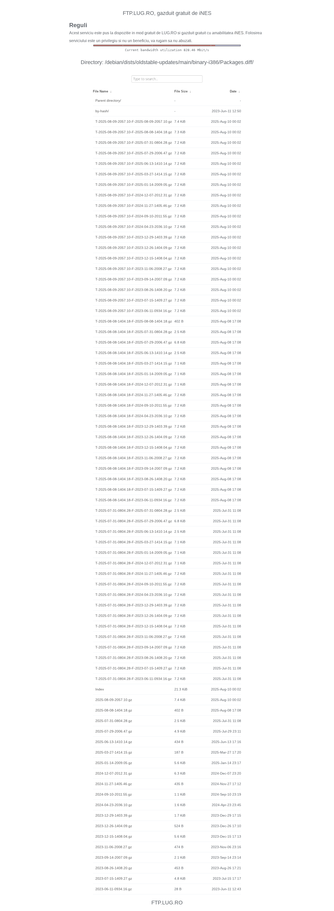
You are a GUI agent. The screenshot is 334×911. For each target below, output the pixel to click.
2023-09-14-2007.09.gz (113, 857)
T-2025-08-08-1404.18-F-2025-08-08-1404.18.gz (133, 321)
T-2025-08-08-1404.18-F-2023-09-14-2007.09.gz (133, 468)
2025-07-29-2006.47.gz (113, 731)
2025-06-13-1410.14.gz (113, 742)
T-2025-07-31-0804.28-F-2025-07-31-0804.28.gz (133, 510)
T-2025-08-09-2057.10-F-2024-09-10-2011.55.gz (133, 216)
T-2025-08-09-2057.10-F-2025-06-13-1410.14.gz (133, 164)
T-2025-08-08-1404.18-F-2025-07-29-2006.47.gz (133, 342)
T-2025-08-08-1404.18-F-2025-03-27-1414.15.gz (133, 363)
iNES (239, 33)
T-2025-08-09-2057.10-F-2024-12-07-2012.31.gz (133, 195)
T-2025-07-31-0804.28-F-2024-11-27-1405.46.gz (133, 574)
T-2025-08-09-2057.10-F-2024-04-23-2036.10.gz (133, 227)
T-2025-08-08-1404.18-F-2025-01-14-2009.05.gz (133, 374)
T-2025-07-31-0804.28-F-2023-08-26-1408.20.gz (133, 658)
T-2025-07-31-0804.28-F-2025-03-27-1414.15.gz (133, 542)
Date (233, 91)
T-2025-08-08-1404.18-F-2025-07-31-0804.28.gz (133, 332)
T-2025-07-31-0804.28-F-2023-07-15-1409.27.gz (133, 668)
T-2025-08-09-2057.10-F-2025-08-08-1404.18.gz (133, 132)
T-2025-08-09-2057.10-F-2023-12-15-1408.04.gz (133, 258)
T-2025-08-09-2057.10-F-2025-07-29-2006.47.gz (133, 153)
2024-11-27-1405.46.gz (113, 784)
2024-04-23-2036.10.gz (113, 805)
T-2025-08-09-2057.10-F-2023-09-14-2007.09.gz (133, 279)
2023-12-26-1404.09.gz (113, 826)
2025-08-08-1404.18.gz (113, 710)
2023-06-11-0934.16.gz (113, 889)
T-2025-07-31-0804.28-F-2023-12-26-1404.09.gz (133, 616)
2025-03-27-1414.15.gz (113, 752)
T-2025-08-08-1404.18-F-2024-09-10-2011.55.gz (133, 405)
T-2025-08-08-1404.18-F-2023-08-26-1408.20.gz (133, 479)
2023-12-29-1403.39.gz (113, 815)
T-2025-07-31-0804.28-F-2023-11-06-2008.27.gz (133, 637)
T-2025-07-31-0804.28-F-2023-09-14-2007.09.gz (133, 647)
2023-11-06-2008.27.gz (113, 847)
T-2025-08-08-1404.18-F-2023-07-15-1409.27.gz (133, 489)
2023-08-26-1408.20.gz (113, 868)
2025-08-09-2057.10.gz (113, 700)
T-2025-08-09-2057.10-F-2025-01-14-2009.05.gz (133, 185)
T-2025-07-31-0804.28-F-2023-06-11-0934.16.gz (133, 679)
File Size (181, 91)
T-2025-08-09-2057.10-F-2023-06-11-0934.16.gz (133, 311)
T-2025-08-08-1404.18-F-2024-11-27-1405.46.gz (133, 395)
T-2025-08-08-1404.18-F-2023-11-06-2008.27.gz (133, 458)
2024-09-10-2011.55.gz (113, 794)
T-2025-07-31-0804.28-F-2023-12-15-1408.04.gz (133, 626)
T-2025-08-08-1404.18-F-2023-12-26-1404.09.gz (133, 437)
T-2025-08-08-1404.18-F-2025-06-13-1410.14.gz (133, 353)
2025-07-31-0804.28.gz (113, 721)
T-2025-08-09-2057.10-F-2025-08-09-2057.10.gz (133, 121)
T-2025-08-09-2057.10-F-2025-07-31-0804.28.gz (133, 142)
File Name (100, 91)
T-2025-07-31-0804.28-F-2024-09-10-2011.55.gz (133, 584)
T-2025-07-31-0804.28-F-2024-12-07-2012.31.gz (133, 563)
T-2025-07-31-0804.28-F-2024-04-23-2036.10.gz (133, 595)
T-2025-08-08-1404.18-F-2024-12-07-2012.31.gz (133, 384)
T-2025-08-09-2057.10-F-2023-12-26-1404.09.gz (133, 248)
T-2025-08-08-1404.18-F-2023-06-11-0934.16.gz (133, 500)
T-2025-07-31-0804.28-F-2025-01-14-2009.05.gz (133, 553)
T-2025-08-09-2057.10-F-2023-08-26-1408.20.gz (133, 290)
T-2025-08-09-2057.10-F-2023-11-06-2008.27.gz (133, 269)
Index (99, 689)
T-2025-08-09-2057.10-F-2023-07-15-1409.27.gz (133, 300)
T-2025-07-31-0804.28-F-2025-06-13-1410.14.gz (133, 531)
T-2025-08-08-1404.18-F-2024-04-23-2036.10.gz (133, 416)
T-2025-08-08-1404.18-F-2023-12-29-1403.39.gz (133, 426)
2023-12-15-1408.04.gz (113, 836)
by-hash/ (102, 111)
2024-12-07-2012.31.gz (113, 773)
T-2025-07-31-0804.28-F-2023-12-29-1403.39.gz (133, 605)
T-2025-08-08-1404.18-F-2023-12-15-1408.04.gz (133, 447)
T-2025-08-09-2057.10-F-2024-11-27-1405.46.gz (133, 206)
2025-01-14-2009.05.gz (113, 763)
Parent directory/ (108, 100)
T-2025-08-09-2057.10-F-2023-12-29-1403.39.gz (133, 237)
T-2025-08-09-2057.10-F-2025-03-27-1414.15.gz (133, 174)
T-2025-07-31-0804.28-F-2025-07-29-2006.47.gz (133, 521)
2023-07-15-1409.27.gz (113, 878)
